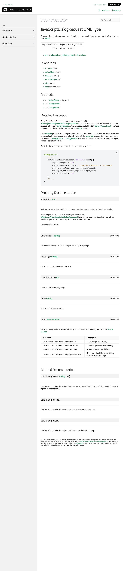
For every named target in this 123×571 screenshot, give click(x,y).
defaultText (49, 71)
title (46, 83)
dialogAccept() (57, 138)
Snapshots (116, 10)
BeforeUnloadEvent (103, 125)
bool (54, 199)
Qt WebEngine (53, 19)
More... (48, 38)
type (47, 86)
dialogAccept (54, 100)
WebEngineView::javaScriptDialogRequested (59, 123)
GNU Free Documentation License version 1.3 (94, 441)
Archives (105, 10)
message (48, 75)
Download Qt (114, 4)
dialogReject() (71, 138)
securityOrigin (51, 79)
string (57, 235)
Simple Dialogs (63, 125)
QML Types (64, 19)
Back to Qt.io (9, 4)
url (57, 277)
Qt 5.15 (43, 19)
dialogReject (54, 107)
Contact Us (97, 4)
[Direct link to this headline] (57, 63)
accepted (48, 68)
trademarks (79, 443)
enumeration (53, 319)
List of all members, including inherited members (65, 55)
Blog (104, 4)
